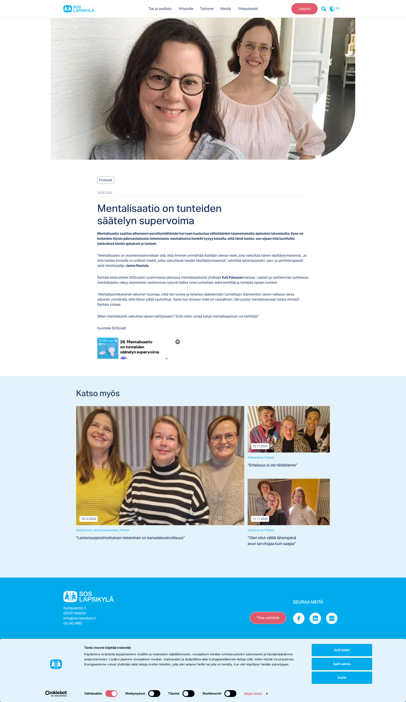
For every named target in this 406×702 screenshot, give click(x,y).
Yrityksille (185, 9)
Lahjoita (304, 9)
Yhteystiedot (248, 9)
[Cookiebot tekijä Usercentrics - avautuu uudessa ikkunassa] (56, 694)
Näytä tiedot (253, 693)
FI (337, 8)
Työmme (207, 9)
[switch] (154, 693)
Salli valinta (341, 664)
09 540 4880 (72, 623)
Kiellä (342, 677)
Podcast (105, 180)
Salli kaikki (342, 650)
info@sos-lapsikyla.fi (79, 618)
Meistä (225, 9)
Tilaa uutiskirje (268, 618)
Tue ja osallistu (160, 9)
